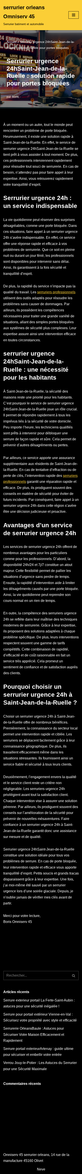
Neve (41, 1169)
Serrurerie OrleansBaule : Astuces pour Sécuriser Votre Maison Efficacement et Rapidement (33, 1034)
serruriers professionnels (56, 292)
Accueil (11, 42)
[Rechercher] (74, 975)
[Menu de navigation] (73, 15)
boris (15, 96)
